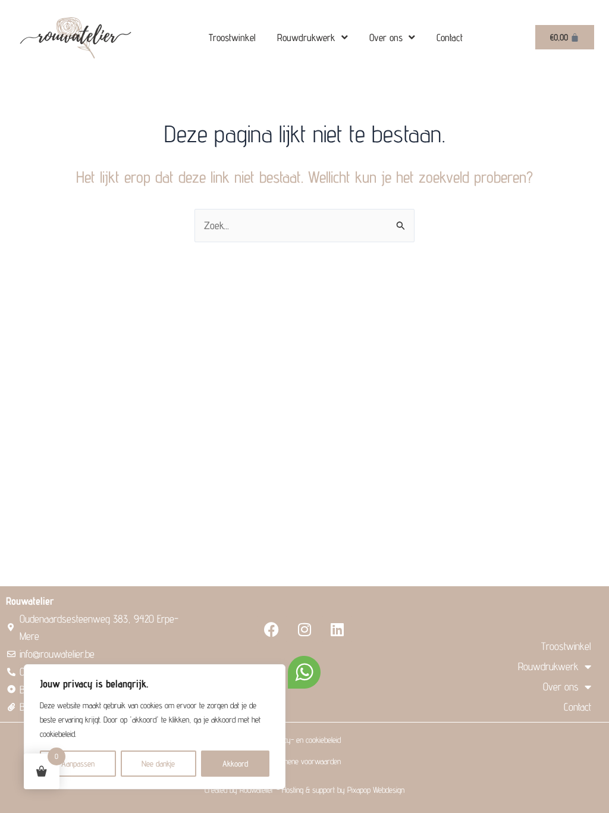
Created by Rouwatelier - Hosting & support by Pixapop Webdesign (304, 790)
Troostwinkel (232, 37)
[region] (154, 726)
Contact (450, 37)
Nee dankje (158, 763)
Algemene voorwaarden (305, 761)
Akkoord (235, 763)
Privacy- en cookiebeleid (305, 740)
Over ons (386, 37)
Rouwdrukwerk (306, 37)
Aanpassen (78, 763)
